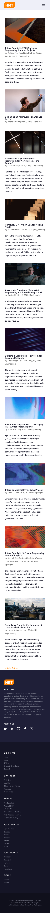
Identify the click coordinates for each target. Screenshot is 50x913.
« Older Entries (11, 668)
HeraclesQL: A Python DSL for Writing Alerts (24, 225)
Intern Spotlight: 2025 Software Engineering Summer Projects (21, 49)
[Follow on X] (32, 728)
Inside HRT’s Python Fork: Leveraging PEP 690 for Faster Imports (24, 425)
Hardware (38, 121)
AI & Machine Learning (12, 815)
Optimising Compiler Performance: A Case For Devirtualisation (23, 626)
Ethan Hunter (13, 229)
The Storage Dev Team (18, 360)
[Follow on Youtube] (5, 728)
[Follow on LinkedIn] (12, 728)
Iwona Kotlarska (15, 630)
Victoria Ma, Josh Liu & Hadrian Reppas (25, 53)
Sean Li (11, 492)
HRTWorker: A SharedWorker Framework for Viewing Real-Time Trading (22, 160)
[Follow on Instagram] (18, 728)
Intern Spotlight (36, 492)
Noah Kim (12, 429)
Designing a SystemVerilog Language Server (23, 118)
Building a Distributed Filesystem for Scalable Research (23, 356)
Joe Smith (12, 295)
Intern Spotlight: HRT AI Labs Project (23, 490)
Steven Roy (13, 165)
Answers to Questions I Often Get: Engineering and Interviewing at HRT (23, 291)
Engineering (23, 56)
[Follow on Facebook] (25, 728)
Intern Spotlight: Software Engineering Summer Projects (24, 554)
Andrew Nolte (14, 121)
